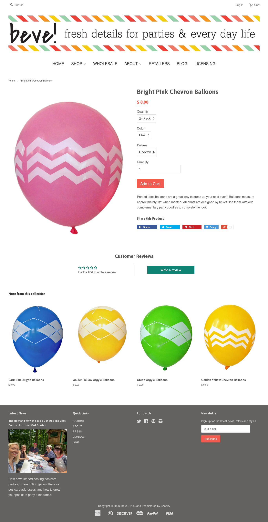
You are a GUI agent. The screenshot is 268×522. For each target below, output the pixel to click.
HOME (58, 63)
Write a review (170, 270)
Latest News (17, 413)
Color (141, 128)
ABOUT (131, 63)
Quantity (143, 111)
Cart (257, 5)
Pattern (142, 145)
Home (11, 80)
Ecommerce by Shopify (156, 506)
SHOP (77, 63)
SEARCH (78, 421)
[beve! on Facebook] (146, 422)
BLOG (182, 63)
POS (133, 506)
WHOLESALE (105, 63)
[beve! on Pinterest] (153, 422)
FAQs (76, 442)
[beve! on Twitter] (139, 422)
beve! (124, 506)
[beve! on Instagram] (160, 422)
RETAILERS (159, 63)
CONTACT (79, 437)
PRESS (77, 431)
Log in (239, 5)
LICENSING (205, 63)
